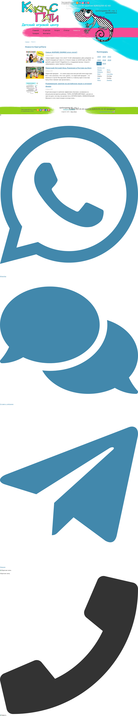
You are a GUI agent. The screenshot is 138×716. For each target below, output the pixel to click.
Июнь (99, 80)
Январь (99, 70)
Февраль (100, 72)
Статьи (66, 30)
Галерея (36, 33)
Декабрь (109, 80)
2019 (104, 60)
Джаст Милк (74, 111)
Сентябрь (110, 74)
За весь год (101, 68)
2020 (99, 60)
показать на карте (69, 109)
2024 (104, 57)
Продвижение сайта (106, 112)
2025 (99, 57)
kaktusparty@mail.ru (111, 12)
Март (99, 74)
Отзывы (87, 30)
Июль (108, 70)
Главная (36, 30)
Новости (76, 30)
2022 (109, 57)
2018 (109, 60)
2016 (104, 63)
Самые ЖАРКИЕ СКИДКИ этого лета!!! (61, 52)
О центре (46, 30)
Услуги (57, 30)
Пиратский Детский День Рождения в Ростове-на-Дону (69, 68)
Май (98, 78)
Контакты (46, 33)
